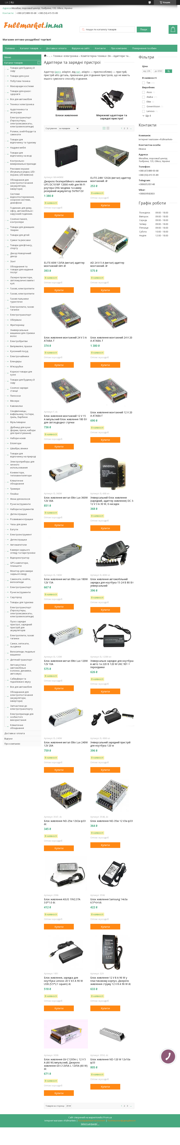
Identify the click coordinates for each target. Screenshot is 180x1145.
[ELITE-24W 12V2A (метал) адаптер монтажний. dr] (112, 156)
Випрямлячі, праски (21, 346)
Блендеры (16, 361)
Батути (14, 529)
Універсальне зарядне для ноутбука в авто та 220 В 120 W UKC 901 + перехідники (111, 664)
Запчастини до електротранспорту (21, 707)
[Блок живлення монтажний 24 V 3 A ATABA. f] (66, 315)
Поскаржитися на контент (91, 1120)
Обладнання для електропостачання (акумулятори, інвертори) (21, 184)
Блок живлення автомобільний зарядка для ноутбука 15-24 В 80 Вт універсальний (112, 582)
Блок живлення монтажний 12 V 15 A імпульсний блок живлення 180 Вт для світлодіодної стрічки (65, 419)
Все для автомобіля (21, 99)
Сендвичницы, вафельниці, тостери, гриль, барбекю (22, 414)
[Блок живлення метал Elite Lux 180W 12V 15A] (66, 553)
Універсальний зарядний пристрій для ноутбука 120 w (110, 744)
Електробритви (19, 341)
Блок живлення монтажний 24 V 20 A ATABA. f (111, 339)
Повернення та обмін (144, 48)
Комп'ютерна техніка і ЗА (96, 56)
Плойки (14, 493)
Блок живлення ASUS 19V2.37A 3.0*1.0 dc (62, 901)
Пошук (143, 29)
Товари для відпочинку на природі (23, 455)
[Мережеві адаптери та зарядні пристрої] (111, 99)
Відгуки (8, 738)
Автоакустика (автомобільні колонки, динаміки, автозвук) (20, 669)
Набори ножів (18, 438)
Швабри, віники (19, 448)
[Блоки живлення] (66, 99)
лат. (78, 71)
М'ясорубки (16, 366)
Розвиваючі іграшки (21, 519)
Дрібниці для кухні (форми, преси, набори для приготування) (23, 430)
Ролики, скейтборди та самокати (23, 133)
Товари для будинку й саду (22, 69)
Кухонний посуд (19, 351)
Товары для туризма (21, 602)
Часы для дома (18, 524)
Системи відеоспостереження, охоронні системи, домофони (22, 198)
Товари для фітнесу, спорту (21, 247)
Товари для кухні (19, 75)
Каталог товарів (29, 48)
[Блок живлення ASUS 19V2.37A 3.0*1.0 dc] (66, 874)
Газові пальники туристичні (19, 300)
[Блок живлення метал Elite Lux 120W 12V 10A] (66, 635)
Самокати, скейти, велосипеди (20, 580)
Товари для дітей (19, 235)
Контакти (100, 48)
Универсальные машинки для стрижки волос (22, 333)
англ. (58, 71)
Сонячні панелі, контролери (18, 220)
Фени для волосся (20, 498)
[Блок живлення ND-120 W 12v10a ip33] (112, 1034)
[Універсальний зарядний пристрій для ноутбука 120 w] (112, 717)
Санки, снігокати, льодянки (19, 645)
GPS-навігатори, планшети (19, 564)
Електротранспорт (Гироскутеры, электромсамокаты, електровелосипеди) (22, 122)
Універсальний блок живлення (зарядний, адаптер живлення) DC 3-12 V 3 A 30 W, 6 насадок (112, 501)
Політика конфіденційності (122, 1120)
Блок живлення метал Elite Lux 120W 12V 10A (66, 662)
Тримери (15, 488)
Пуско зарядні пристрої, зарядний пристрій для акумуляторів (21, 626)
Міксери (14, 400)
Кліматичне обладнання (17, 482)
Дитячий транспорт (21, 659)
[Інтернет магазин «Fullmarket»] (33, 24)
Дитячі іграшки (18, 514)
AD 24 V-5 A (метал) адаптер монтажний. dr (107, 264)
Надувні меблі (18, 147)
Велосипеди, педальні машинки (22, 653)
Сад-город (16, 597)
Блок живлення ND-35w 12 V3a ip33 (111, 821)
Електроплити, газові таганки (22, 308)
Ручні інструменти (20, 504)
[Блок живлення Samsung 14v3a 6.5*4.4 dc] (112, 874)
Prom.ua (107, 1117)
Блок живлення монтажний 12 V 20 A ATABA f (111, 414)
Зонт (13, 261)
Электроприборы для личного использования (22, 464)
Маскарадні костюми (22, 86)
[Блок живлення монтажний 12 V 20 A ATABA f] (112, 390)
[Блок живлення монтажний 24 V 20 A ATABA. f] (112, 315)
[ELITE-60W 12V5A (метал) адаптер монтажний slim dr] (66, 241)
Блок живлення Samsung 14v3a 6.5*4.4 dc (108, 901)
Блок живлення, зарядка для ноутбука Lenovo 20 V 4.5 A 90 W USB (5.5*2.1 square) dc (63, 981)
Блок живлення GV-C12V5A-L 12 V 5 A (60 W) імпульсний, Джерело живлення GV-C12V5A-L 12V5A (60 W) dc (66, 1064)
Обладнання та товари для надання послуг (21, 269)
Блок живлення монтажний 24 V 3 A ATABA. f (65, 339)
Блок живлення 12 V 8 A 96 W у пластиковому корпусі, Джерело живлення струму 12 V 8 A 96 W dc (110, 981)
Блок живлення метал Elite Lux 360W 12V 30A (66, 499)
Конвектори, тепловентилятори (21, 474)
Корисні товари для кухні (21, 373)
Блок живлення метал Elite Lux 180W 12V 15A (66, 581)
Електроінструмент (21, 534)
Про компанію (119, 48)
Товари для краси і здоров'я (20, 92)
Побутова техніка (20, 81)
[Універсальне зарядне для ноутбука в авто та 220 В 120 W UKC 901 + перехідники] (112, 635)
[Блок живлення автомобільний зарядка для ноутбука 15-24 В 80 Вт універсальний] (112, 553)
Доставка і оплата (56, 48)
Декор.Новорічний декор (20, 255)
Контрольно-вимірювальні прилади (23, 162)
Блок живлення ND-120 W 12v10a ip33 (110, 1061)
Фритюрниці (17, 324)
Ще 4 (148, 115)
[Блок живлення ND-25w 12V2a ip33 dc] (66, 795)
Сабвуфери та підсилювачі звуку (20, 680)
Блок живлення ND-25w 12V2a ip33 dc (65, 822)
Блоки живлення (67, 115)
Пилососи (15, 395)
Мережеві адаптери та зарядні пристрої (111, 117)
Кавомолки (16, 405)
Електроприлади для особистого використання (21, 716)
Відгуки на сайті (80, 48)
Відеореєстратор (19, 557)
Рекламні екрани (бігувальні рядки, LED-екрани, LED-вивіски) (22, 171)
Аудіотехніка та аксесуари (19, 111)
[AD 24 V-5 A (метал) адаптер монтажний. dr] (112, 241)
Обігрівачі (15, 319)
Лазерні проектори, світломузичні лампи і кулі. (22, 280)
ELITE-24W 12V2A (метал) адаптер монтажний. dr (110, 179)
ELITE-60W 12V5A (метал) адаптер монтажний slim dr (64, 264)
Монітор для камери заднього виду (21, 572)
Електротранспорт (20, 314)
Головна (10, 48)
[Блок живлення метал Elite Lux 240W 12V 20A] (66, 717)
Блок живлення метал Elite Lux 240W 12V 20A (66, 744)
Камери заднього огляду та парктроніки (22, 551)
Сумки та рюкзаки (20, 240)
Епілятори (15, 443)
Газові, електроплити (22, 288)
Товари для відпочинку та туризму (23, 141)
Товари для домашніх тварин (22, 228)
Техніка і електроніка (22, 104)
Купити (58, 215)
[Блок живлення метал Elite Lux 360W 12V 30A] (66, 472)
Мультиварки (17, 422)
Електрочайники (19, 356)
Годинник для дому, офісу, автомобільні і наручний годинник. (21, 210)
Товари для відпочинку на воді (21, 154)
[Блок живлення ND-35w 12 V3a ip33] (112, 795)
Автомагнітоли (18, 544)
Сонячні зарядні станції (19, 389)
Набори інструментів (22, 509)
